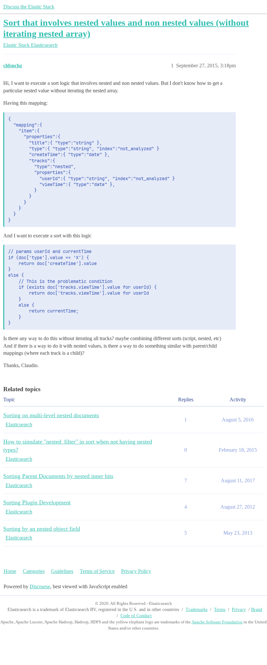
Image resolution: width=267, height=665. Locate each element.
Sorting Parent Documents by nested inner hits (58, 476)
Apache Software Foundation (217, 621)
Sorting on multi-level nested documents (51, 415)
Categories (34, 571)
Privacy (239, 609)
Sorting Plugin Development (37, 502)
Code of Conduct (136, 615)
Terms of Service (97, 571)
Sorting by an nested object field (41, 528)
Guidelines (62, 571)
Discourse (40, 586)
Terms (219, 609)
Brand (256, 609)
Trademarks (196, 609)
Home (10, 571)
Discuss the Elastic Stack (28, 6)
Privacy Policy (136, 571)
